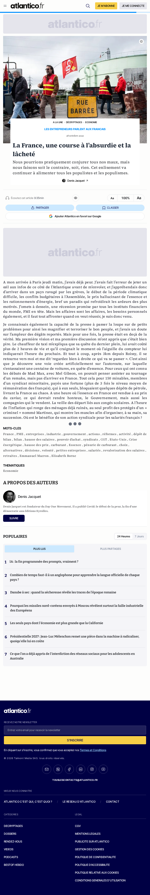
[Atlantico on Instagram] (92, 769)
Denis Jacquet (76, 180)
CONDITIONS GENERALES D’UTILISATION (100, 880)
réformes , (110, 434)
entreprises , (36, 434)
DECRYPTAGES (13, 826)
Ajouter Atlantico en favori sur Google (78, 216)
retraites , (11, 456)
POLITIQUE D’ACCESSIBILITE (92, 864)
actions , (95, 434)
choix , (124, 445)
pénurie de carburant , (101, 445)
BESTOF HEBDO (14, 864)
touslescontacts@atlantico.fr (75, 780)
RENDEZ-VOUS (13, 841)
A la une (58, 122)
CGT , (105, 439)
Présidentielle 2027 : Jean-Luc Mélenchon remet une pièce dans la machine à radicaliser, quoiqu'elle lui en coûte (74, 639)
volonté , (49, 450)
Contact (112, 801)
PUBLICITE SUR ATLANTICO (92, 841)
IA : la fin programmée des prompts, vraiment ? (44, 561)
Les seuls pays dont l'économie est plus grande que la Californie (56, 623)
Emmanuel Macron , (35, 456)
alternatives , (14, 450)
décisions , (33, 450)
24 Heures (123, 536)
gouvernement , (75, 434)
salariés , (95, 450)
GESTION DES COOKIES (89, 849)
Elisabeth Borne (63, 456)
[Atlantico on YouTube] (103, 769)
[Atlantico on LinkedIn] (80, 769)
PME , (21, 434)
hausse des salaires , (41, 439)
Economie (91, 122)
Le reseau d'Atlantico (79, 801)
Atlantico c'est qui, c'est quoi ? (28, 801)
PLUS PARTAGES (110, 548)
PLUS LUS (39, 548)
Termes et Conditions (93, 750)
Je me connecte (133, 5)
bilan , (19, 439)
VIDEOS (8, 849)
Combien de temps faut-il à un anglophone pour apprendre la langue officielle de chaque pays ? (75, 577)
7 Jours (139, 536)
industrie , (54, 434)
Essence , (76, 445)
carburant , (60, 445)
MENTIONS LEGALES (87, 833)
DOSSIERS (10, 833)
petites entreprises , (72, 450)
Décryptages (74, 122)
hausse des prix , (37, 445)
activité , (126, 434)
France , (9, 434)
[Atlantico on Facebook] (69, 769)
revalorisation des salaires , (124, 450)
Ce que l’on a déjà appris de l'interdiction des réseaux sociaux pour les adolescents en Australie (72, 656)
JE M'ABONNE (106, 5)
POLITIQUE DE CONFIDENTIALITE (95, 857)
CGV (78, 826)
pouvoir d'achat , (70, 439)
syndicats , (92, 439)
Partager (42, 207)
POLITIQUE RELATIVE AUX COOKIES (97, 872)
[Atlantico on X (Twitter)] (58, 769)
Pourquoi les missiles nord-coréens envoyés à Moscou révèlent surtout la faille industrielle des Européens (76, 608)
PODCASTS (11, 857)
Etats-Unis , (119, 439)
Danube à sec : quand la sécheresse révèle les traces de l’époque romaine (63, 592)
